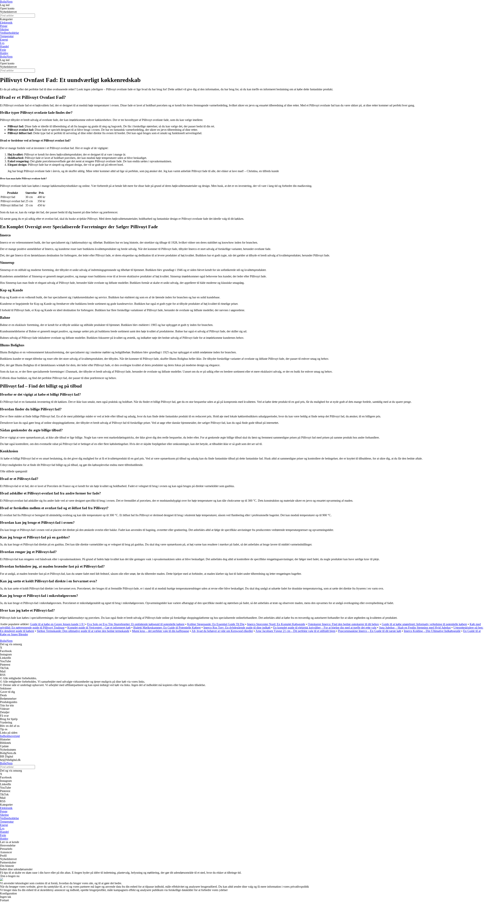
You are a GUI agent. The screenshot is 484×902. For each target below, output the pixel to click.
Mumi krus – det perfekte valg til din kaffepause (160, 631)
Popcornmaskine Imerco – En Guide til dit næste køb (369, 631)
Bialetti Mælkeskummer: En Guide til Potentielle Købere (167, 627)
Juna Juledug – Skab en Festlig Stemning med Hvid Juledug (415, 627)
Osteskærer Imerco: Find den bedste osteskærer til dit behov (343, 624)
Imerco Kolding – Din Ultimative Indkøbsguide (432, 631)
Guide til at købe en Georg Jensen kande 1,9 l (57, 624)
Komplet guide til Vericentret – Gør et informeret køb (99, 627)
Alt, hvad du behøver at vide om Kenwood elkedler (222, 631)
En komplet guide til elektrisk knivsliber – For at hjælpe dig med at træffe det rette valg (324, 627)
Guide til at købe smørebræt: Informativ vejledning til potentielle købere (424, 624)
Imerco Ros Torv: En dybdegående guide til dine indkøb (237, 627)
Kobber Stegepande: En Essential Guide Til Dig (215, 624)
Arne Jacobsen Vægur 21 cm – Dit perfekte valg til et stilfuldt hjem (295, 631)
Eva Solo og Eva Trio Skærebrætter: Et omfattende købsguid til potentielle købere (136, 624)
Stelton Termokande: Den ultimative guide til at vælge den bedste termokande (83, 631)
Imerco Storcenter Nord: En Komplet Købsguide (276, 624)
